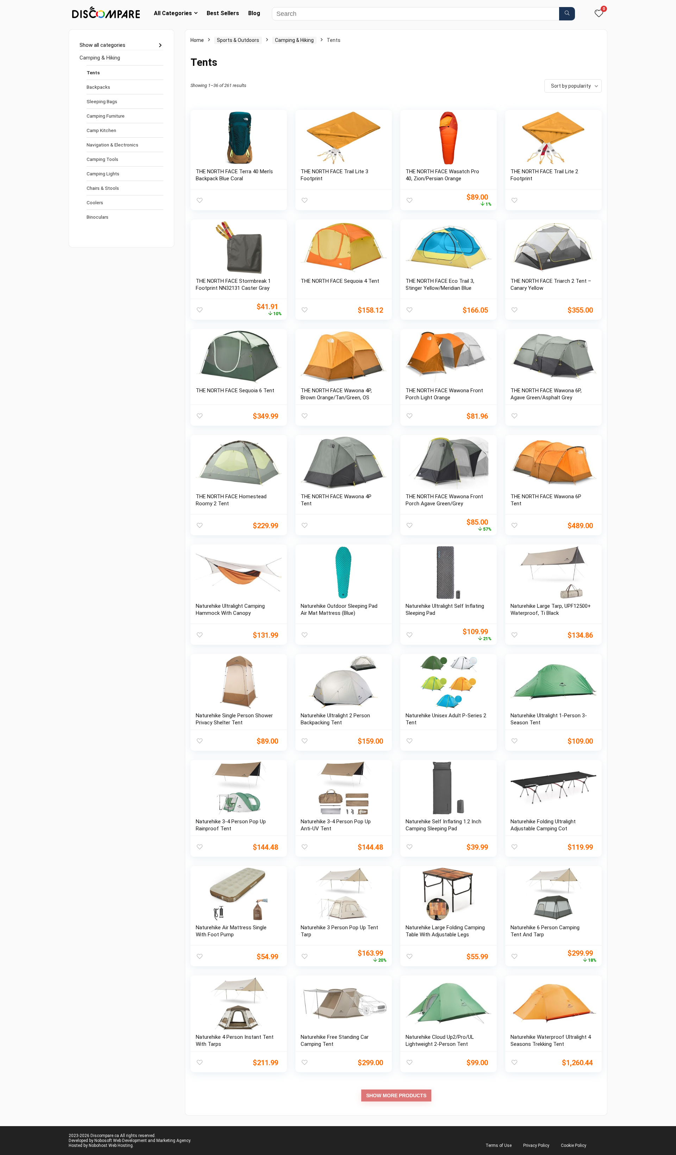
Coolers (95, 202)
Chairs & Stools (103, 188)
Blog (254, 13)
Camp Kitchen (101, 130)
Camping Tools (102, 159)
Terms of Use (499, 1145)
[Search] (567, 13)
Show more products (396, 1095)
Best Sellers (223, 13)
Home (197, 40)
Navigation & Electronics (112, 145)
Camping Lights (103, 173)
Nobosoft (103, 1140)
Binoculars (97, 217)
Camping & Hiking (100, 58)
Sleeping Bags (102, 101)
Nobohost (98, 1145)
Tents (93, 72)
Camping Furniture (106, 116)
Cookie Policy (573, 1145)
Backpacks (98, 87)
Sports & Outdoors (238, 40)
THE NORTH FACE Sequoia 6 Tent (235, 390)
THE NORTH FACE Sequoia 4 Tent (340, 281)
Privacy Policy (536, 1145)
